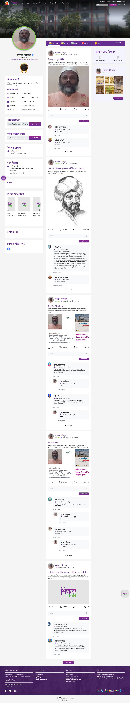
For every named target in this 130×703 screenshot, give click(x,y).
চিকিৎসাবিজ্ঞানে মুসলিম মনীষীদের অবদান (66, 168)
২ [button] (76, 229)
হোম (22, 3)
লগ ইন (114, 5)
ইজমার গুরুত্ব (54, 442)
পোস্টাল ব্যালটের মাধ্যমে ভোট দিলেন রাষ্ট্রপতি (67, 572)
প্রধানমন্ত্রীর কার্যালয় (39, 674)
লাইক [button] (54, 135)
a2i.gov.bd (74, 681)
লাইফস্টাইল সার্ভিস (37, 3)
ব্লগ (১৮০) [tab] (66, 43)
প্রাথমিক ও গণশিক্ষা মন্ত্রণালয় (41, 679)
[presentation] (8, 210)
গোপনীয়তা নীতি (8, 686)
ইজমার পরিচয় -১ (55, 306)
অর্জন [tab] (98, 43)
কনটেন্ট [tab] (55, 43)
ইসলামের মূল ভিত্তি (56, 59)
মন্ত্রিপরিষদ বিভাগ (39, 678)
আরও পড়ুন (15, 84)
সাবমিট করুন (84, 121)
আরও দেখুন (68, 151)
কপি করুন (36, 124)
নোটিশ (62, 3)
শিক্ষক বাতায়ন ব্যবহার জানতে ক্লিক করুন (13, 684)
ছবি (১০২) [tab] (76, 43)
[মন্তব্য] (68, 116)
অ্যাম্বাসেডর (45, 3)
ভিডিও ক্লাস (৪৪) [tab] (88, 43)
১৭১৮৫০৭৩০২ (26, 93)
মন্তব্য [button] (59, 135)
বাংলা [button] (119, 4)
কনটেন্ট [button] (27, 3)
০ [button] (76, 109)
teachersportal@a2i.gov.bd (107, 674)
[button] (49, 109)
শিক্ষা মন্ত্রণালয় (38, 676)
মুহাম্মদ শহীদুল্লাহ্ (61, 52)
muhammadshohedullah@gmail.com (36, 98)
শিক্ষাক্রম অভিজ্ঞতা (54, 3)
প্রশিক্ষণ (67, 3)
